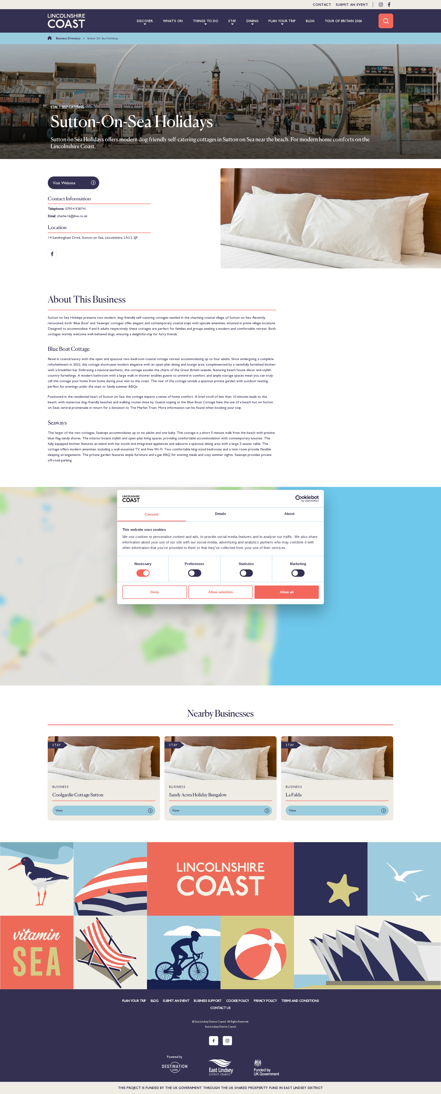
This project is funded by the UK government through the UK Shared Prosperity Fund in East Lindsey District (220, 1088)
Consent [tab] (151, 514)
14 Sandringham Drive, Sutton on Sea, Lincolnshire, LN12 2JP (93, 237)
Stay (54, 107)
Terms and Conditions (300, 1001)
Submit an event (352, 4)
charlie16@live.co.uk (72, 216)
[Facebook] (389, 4)
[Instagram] (381, 4)
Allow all (287, 592)
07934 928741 (75, 208)
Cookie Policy (237, 1001)
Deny (154, 592)
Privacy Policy (265, 1001)
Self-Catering (73, 107)
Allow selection (220, 592)
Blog (154, 1001)
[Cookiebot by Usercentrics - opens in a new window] (299, 498)
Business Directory (68, 38)
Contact (322, 4)
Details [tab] (220, 514)
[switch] (194, 573)
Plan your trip (134, 1001)
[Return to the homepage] (66, 21)
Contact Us (220, 1008)
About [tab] (289, 514)
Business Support (207, 1001)
